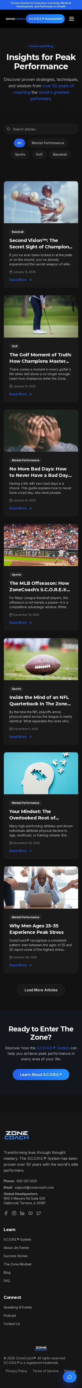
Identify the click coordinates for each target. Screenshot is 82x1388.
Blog (7, 1272)
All (19, 143)
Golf (39, 154)
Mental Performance (48, 143)
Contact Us (12, 1324)
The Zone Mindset (17, 1264)
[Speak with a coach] (70, 1377)
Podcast (10, 1315)
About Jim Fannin (16, 1248)
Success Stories (16, 1256)
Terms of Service (46, 1371)
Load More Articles (41, 990)
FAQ (7, 1281)
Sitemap (70, 1371)
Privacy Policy (16, 1371)
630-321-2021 (27, 1181)
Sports (20, 154)
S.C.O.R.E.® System (53, 1048)
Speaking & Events (18, 1307)
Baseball (60, 154)
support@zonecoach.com (34, 1187)
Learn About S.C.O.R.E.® (41, 1074)
